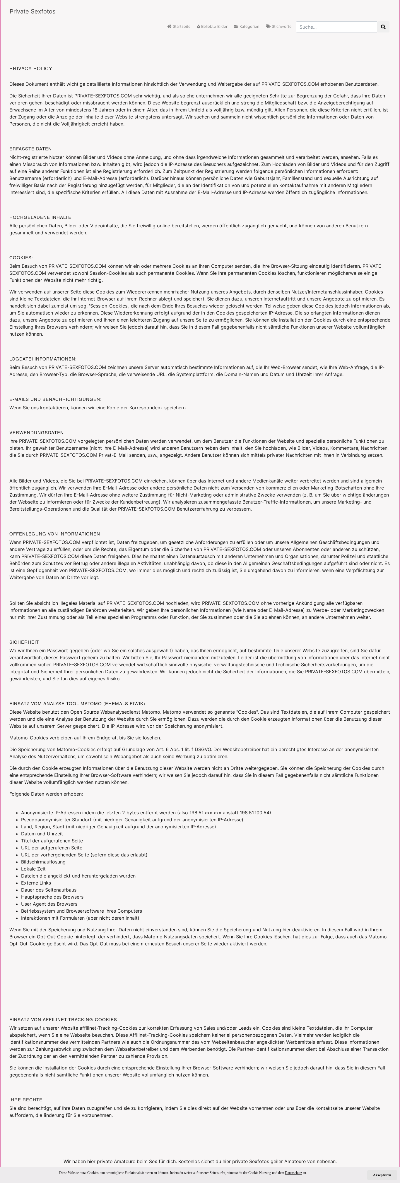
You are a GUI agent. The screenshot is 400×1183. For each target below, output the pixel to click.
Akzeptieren (382, 1175)
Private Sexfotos (32, 11)
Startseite (181, 26)
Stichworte (281, 26)
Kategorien (248, 26)
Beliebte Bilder (214, 26)
